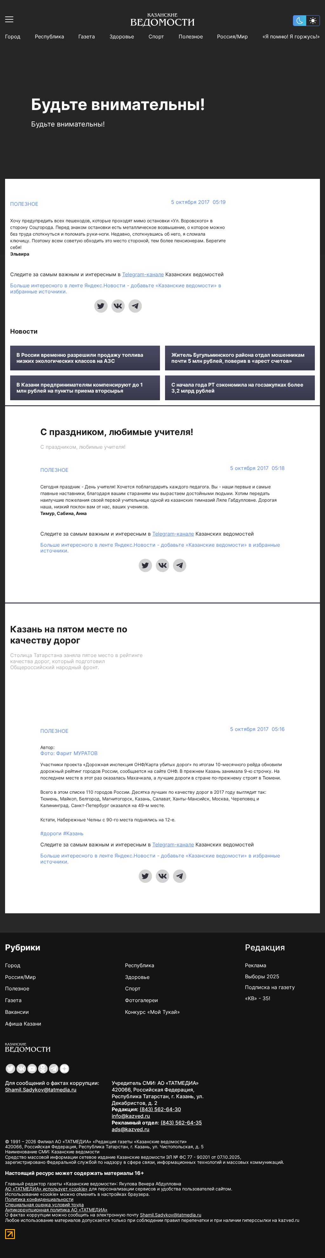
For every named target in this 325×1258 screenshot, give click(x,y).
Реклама (255, 965)
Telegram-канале (143, 274)
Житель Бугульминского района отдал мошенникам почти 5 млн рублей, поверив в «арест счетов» (237, 358)
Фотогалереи (141, 1000)
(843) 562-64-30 (160, 1109)
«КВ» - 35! (257, 998)
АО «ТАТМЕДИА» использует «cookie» (46, 1188)
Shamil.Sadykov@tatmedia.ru (40, 1089)
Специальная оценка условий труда (44, 1204)
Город (12, 37)
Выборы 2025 (262, 976)
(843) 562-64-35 (181, 1122)
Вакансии (17, 1012)
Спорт (156, 37)
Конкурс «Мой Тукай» (152, 1012)
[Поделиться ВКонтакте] (118, 306)
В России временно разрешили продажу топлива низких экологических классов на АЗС (80, 358)
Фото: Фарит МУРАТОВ (68, 753)
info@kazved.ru (131, 1116)
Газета (86, 37)
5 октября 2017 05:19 (198, 202)
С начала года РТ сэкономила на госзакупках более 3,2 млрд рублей (237, 388)
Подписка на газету (270, 987)
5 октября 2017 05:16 (257, 729)
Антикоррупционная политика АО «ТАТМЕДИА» (56, 1209)
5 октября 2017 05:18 (257, 468)
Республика (49, 37)
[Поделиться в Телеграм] (135, 306)
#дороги (51, 833)
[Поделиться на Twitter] (101, 306)
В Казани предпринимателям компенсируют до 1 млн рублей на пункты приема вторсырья (80, 388)
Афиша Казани (23, 1023)
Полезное (191, 37)
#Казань (73, 833)
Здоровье (121, 37)
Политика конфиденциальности (39, 1199)
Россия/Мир (232, 37)
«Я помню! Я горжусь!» (291, 37)
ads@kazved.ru (130, 1129)
